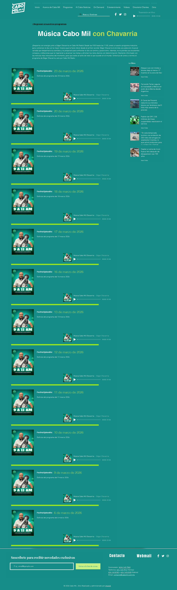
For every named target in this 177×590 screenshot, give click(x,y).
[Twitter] (120, 14)
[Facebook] (115, 14)
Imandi (108, 586)
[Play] (134, 16)
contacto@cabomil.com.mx (124, 575)
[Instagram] (125, 14)
